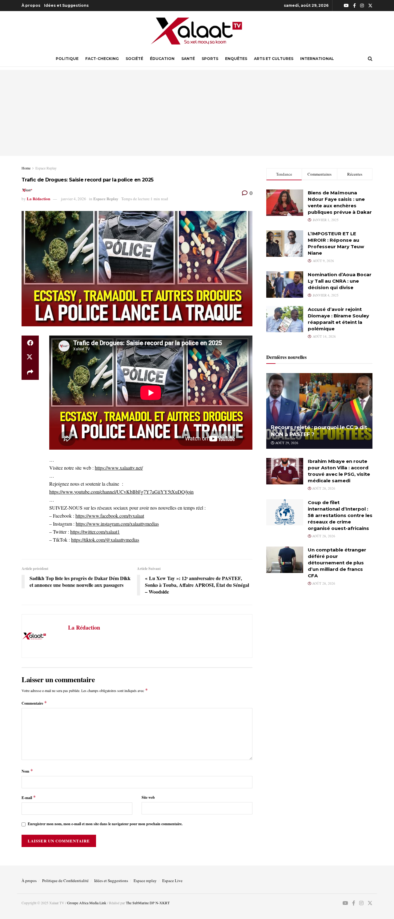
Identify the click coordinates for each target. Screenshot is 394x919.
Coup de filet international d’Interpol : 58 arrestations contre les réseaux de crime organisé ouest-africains (340, 515)
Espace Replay (46, 167)
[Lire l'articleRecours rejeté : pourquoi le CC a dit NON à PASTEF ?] (319, 411)
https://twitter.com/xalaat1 (95, 531)
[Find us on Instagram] (362, 5)
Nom (27, 771)
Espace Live (172, 880)
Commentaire (34, 703)
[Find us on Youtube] (346, 5)
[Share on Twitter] (30, 357)
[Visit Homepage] (197, 31)
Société (134, 58)
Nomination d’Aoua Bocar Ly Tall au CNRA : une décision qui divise (340, 281)
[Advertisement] (197, 113)
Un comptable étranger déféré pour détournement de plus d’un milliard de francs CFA (337, 563)
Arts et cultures (273, 58)
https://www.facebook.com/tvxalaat (109, 515)
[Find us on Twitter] (370, 5)
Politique (67, 58)
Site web (148, 797)
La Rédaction (38, 198)
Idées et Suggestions (66, 5)
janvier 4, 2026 (73, 198)
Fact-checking (102, 58)
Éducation (162, 58)
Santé (188, 58)
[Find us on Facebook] (354, 5)
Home (26, 167)
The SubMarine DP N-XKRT (148, 902)
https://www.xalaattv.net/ (119, 467)
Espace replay (145, 880)
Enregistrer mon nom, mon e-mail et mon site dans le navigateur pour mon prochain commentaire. (105, 823)
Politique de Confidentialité (65, 880)
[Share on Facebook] (30, 343)
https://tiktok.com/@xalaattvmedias (105, 539)
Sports (210, 58)
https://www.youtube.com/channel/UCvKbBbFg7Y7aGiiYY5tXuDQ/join (121, 491)
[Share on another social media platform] (30, 372)
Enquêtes (236, 58)
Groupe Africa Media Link (86, 902)
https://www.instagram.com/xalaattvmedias (117, 523)
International (317, 58)
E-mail (29, 797)
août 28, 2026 (323, 488)
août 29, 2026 (286, 442)
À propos (31, 5)
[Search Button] (370, 58)
